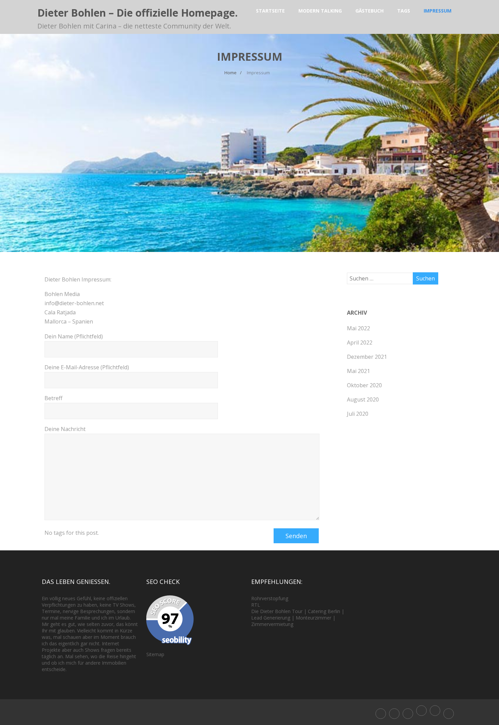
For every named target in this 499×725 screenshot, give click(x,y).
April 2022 (359, 342)
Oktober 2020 (364, 385)
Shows (127, 605)
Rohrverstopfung (269, 598)
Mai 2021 (358, 371)
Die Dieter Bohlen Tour (277, 611)
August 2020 (363, 399)
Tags (403, 10)
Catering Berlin (324, 611)
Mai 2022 (358, 328)
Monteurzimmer (313, 617)
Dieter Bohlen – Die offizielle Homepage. (137, 13)
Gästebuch (369, 10)
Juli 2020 (357, 413)
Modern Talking (320, 10)
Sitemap (155, 654)
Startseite (270, 10)
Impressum (437, 10)
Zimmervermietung (272, 624)
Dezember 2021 (367, 356)
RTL (255, 605)
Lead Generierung (270, 617)
